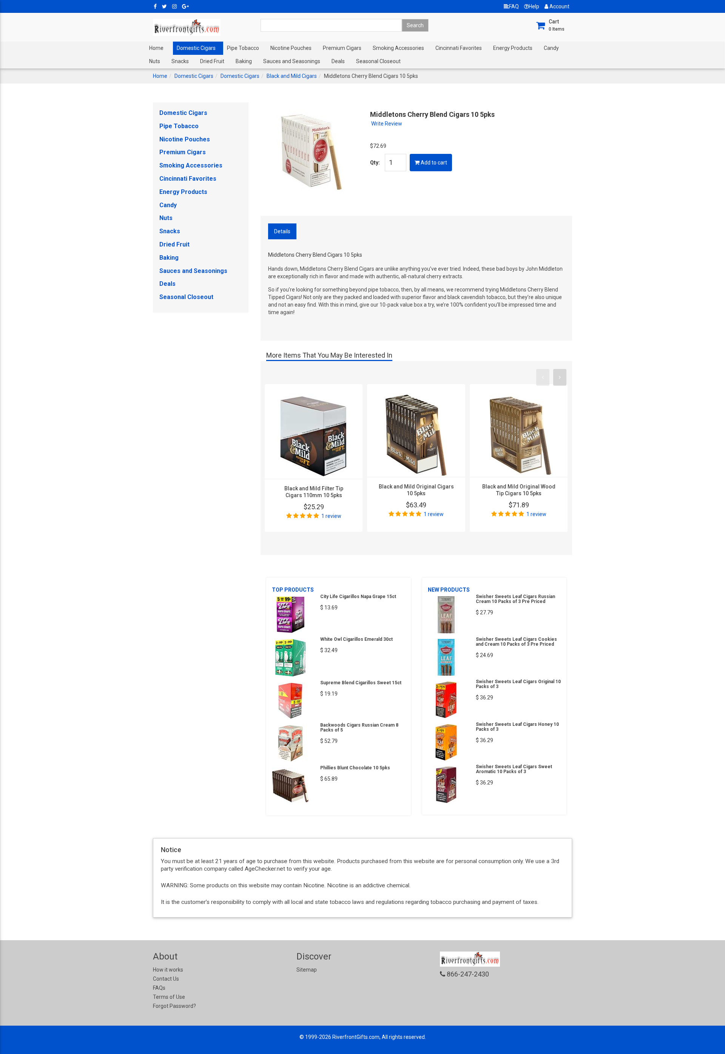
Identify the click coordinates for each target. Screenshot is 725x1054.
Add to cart (433, 163)
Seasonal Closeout (378, 61)
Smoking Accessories (398, 48)
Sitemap (306, 970)
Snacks (180, 61)
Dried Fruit (212, 61)
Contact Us (166, 979)
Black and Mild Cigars (292, 76)
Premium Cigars (342, 48)
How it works (168, 970)
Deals (338, 61)
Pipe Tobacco (243, 48)
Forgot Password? (174, 1006)
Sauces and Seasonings (291, 61)
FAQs (159, 988)
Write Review (386, 124)
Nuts (154, 61)
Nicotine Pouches (291, 48)
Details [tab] (282, 231)
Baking (244, 61)
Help (534, 6)
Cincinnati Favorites (458, 48)
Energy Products (512, 48)
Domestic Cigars (196, 48)
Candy (551, 48)
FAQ (514, 6)
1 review (331, 516)
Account (558, 6)
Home (156, 48)
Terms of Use (169, 997)
